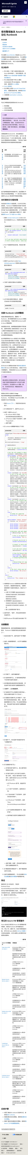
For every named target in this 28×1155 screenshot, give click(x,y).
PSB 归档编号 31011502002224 (9, 1144)
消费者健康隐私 (10, 1150)
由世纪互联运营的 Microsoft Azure (10, 1146)
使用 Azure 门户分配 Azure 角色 (11, 214)
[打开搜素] (26, 16)
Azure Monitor (11, 55)
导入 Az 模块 (15, 84)
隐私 (21, 1144)
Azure (3, 27)
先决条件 (4, 42)
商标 (2, 1153)
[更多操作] (25, 27)
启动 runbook (11, 1115)
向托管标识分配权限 (7, 46)
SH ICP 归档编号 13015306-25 (8, 1142)
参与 (21, 1148)
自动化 (8, 27)
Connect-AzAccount (13, 218)
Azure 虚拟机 (8, 86)
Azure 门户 (10, 403)
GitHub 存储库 (21, 931)
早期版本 (11, 1148)
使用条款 (19, 1150)
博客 (16, 1148)
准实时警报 (13, 876)
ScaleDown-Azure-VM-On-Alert (5, 1045)
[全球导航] (1, 16)
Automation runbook (15, 95)
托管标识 (8, 203)
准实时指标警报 (2, 183)
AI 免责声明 (4, 1148)
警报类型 (4, 44)
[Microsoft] (14, 17)
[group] (15, 235)
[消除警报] (25, 2)
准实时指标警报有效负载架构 (24, 183)
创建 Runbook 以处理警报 (8, 48)
